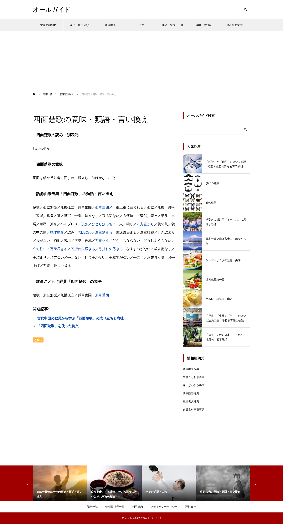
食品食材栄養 (235, 25)
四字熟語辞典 (191, 393)
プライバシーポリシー (164, 506)
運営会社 (190, 506)
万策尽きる (58, 249)
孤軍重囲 (102, 207)
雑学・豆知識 (203, 25)
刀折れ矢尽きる (83, 249)
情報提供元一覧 (114, 506)
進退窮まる (103, 232)
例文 (141, 25)
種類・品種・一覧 (172, 25)
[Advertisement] (141, 60)
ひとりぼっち (102, 224)
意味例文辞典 (191, 401)
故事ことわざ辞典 (193, 377)
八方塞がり (145, 224)
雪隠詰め (85, 232)
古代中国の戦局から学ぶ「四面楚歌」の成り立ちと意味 (80, 318)
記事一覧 (92, 506)
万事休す (102, 241)
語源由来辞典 (191, 369)
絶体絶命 (57, 232)
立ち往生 (40, 249)
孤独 (84, 224)
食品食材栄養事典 (193, 409)
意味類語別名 (48, 25)
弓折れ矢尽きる (111, 249)
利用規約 (137, 506)
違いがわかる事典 (193, 385)
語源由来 (110, 25)
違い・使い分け (79, 25)
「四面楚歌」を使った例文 (58, 326)
